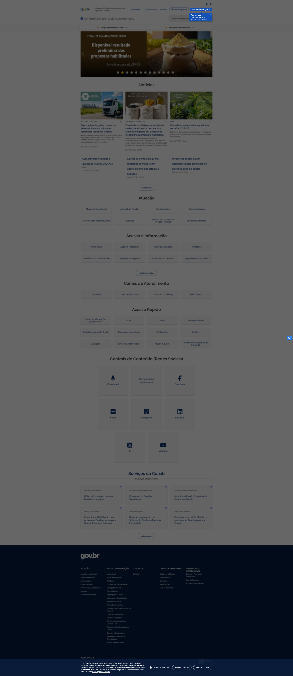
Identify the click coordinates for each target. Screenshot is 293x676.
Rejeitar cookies (182, 667)
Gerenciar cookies (161, 667)
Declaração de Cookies (101, 672)
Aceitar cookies (203, 667)
